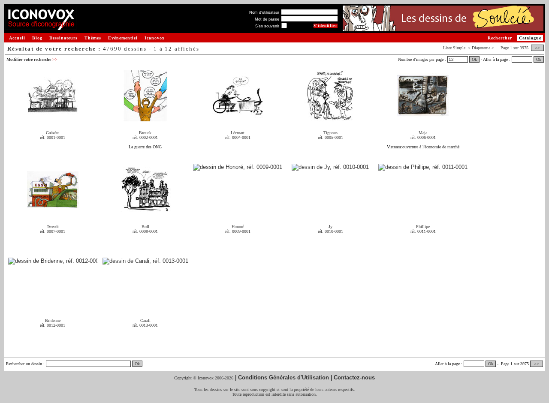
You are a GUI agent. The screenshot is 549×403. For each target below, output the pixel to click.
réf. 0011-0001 (423, 231)
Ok (474, 59)
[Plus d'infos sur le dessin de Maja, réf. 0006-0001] (423, 118)
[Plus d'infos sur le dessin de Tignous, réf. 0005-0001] (330, 118)
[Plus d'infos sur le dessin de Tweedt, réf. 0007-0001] (52, 212)
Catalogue (530, 38)
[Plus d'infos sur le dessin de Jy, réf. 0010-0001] (330, 167)
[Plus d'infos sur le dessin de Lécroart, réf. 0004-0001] (237, 118)
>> (537, 47)
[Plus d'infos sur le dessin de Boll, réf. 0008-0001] (145, 212)
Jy (330, 226)
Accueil (17, 38)
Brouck (145, 132)
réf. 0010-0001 (330, 231)
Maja (423, 132)
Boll (145, 226)
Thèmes (92, 38)
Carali (145, 320)
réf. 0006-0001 (423, 137)
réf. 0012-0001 (52, 325)
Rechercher (500, 38)
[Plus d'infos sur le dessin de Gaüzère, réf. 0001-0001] (52, 118)
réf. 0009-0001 (237, 231)
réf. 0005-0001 (330, 137)
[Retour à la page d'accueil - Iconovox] (41, 27)
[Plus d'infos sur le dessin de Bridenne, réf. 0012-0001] (52, 261)
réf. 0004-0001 (237, 137)
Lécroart (237, 132)
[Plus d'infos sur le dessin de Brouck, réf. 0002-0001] (145, 118)
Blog (37, 38)
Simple (459, 47)
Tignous (330, 132)
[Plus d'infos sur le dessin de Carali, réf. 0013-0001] (145, 261)
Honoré (238, 226)
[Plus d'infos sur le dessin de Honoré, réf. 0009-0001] (237, 167)
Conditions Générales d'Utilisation (283, 377)
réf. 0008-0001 (145, 231)
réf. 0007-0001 (52, 231)
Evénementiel (123, 38)
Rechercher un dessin (24, 363)
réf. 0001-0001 (52, 137)
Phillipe (423, 226)
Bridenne (52, 320)
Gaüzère (52, 132)
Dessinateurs (63, 38)
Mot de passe (267, 19)
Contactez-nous (354, 377)
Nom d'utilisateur (264, 12)
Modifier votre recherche (31, 59)
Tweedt (53, 226)
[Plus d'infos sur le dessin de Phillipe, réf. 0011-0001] (423, 167)
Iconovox (155, 38)
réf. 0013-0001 (145, 325)
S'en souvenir (267, 26)
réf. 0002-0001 (145, 137)
